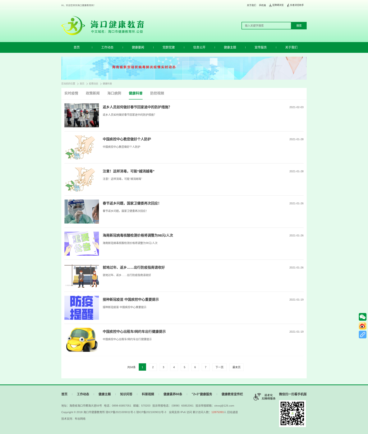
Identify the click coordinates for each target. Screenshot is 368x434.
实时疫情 (71, 93)
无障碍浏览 (278, 5)
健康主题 (230, 47)
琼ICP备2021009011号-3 (151, 412)
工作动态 (107, 47)
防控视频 (157, 93)
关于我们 (251, 5)
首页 (77, 47)
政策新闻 (93, 93)
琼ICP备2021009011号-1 (121, 412)
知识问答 (126, 394)
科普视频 (148, 394)
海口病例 (114, 93)
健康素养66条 (172, 394)
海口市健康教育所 (94, 412)
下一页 (219, 367)
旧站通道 (232, 412)
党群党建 (169, 47)
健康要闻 (138, 47)
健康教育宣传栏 (232, 394)
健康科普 (107, 83)
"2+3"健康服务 (202, 394)
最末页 (236, 367)
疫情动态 (93, 83)
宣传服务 (261, 47)
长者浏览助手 (297, 5)
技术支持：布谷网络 (73, 418)
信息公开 (199, 47)
